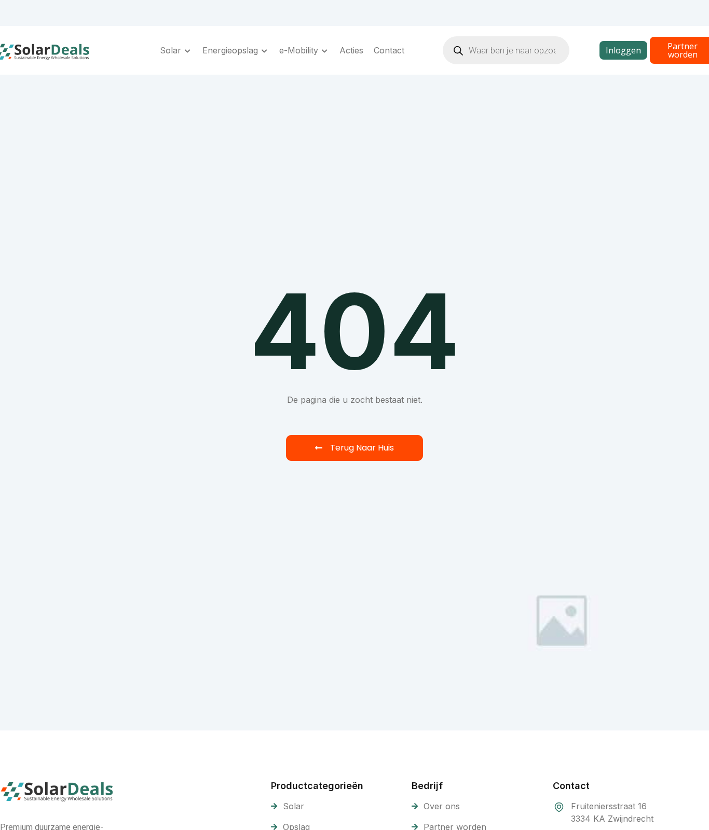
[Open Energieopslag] (265, 50)
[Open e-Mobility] (325, 50)
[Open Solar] (188, 50)
